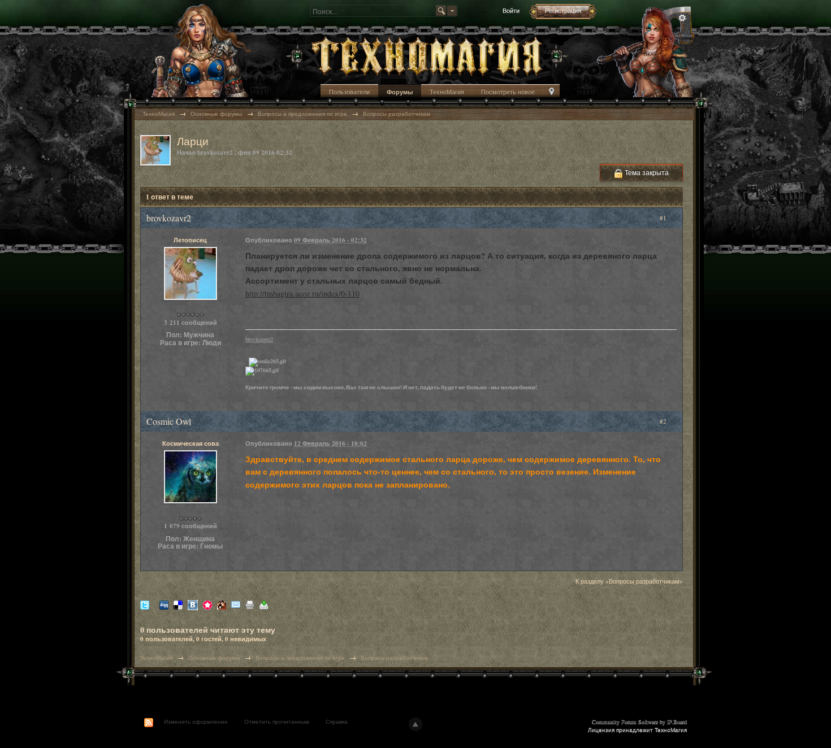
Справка (337, 721)
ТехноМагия (447, 92)
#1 (664, 218)
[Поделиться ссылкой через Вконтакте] (193, 604)
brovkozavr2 (259, 339)
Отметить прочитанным (276, 721)
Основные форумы (214, 658)
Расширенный (682, 18)
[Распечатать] (249, 604)
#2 (664, 421)
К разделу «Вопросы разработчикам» (629, 581)
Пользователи (349, 92)
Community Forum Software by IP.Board (639, 721)
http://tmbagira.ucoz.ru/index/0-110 (302, 293)
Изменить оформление (196, 721)
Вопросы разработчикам (394, 658)
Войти (511, 10)
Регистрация (563, 10)
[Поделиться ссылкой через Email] (235, 604)
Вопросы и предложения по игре (300, 658)
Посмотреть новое (508, 92)
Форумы (400, 92)
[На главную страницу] (426, 55)
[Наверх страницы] (415, 724)
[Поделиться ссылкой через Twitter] (144, 604)
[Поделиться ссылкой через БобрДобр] (221, 604)
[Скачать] (264, 604)
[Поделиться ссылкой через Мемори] (207, 604)
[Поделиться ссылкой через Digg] (163, 604)
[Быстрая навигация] (551, 92)
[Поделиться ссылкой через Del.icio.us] (178, 604)
